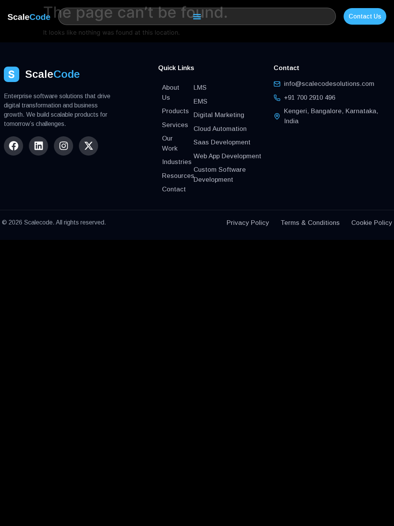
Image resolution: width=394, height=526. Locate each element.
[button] (197, 16)
